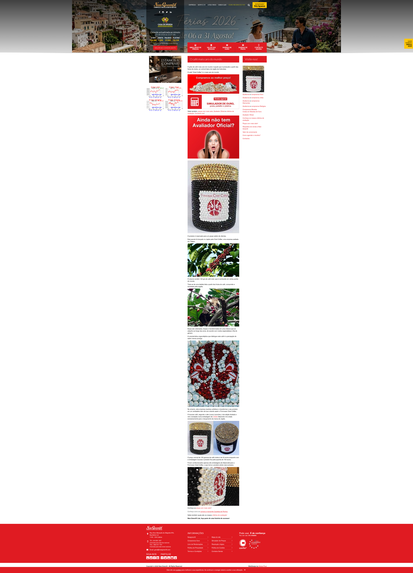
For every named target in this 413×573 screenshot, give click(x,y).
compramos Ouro (257, 94)
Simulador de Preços (219, 541)
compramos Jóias (257, 97)
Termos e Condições (195, 551)
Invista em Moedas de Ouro (252, 111)
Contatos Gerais (217, 551)
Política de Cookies (218, 548)
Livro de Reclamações (195, 544)
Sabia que (222, 5)
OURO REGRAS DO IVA (237, 5)
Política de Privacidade (195, 548)
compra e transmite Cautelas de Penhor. (214, 511)
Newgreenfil (192, 537)
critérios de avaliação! (219, 515)
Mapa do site (216, 537)
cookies (178, 570)
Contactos (246, 138)
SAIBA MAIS (212, 5)
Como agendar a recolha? (251, 135)
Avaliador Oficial (219, 111)
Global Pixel (263, 566)
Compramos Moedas (250, 109)
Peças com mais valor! (250, 123)
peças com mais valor (205, 111)
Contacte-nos (199, 113)
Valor (244, 132)
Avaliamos (246, 94)
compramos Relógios (258, 106)
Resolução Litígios (218, 544)
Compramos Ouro (194, 541)
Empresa (192, 5)
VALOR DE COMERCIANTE (165, 48)
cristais (215, 417)
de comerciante (251, 132)
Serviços (201, 5)
